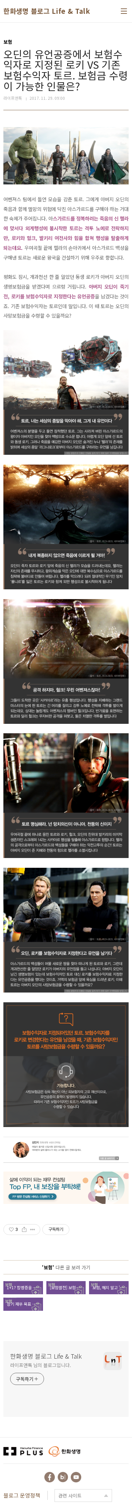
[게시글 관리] (32, 1229)
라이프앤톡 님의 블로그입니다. (40, 1365)
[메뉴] (124, 11)
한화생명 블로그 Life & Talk (46, 11)
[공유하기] (24, 1229)
